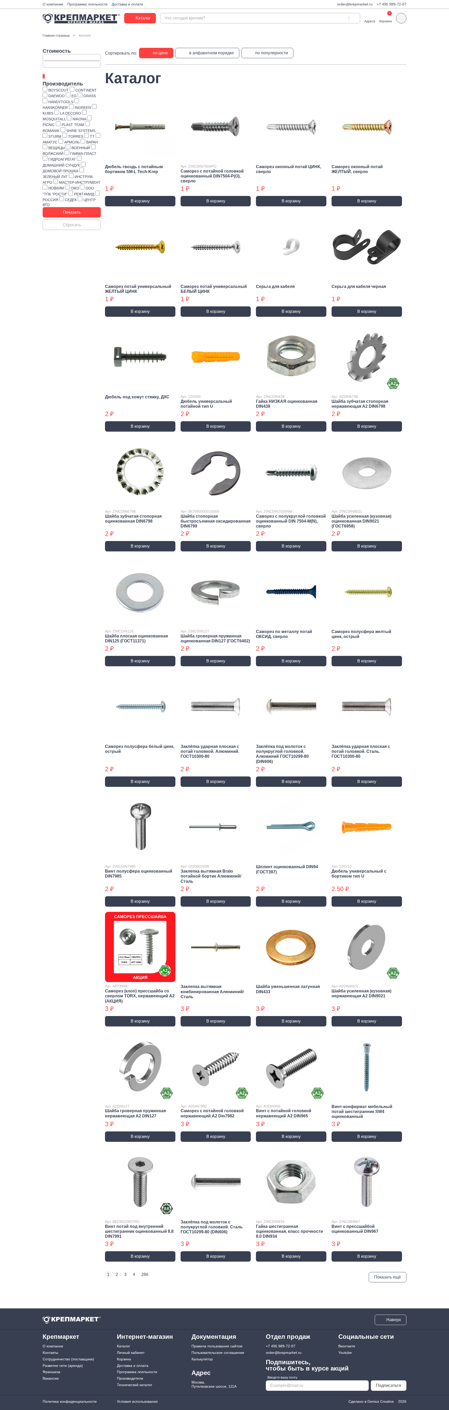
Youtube (345, 1352)
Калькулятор (202, 1359)
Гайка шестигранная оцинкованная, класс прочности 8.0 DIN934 (289, 1231)
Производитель (63, 84)
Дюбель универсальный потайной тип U (206, 403)
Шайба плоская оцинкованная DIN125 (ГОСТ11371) (136, 638)
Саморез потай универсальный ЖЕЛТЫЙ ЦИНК (138, 289)
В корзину (140, 201)
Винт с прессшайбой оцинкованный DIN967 (355, 1229)
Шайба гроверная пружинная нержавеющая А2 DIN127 (135, 1113)
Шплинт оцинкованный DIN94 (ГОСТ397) (287, 869)
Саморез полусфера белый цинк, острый (139, 749)
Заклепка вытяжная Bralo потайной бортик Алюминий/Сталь (211, 876)
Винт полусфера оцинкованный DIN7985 (138, 873)
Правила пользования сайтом (217, 1346)
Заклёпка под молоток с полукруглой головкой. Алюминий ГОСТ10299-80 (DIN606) (282, 754)
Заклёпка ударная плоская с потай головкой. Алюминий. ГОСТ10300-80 (210, 751)
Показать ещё (387, 1277)
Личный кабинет (130, 1352)
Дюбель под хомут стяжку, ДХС (137, 397)
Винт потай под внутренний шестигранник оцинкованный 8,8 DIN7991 (139, 1231)
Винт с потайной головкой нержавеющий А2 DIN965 (283, 1113)
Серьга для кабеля (275, 286)
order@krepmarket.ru (355, 4)
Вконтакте (346, 1346)
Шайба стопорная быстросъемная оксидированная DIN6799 (215, 521)
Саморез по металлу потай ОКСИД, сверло (284, 634)
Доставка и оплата (127, 4)
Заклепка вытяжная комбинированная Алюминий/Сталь (212, 991)
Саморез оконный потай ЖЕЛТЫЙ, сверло (357, 169)
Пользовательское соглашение (218, 1352)
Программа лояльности (87, 4)
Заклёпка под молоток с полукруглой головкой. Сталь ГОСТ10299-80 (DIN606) (212, 1227)
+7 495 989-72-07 (391, 4)
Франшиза (51, 1372)
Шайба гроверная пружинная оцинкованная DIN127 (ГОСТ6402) (215, 638)
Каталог (123, 1346)
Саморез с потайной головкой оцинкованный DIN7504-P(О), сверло (212, 176)
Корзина (124, 1359)
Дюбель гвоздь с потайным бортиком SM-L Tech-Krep (134, 169)
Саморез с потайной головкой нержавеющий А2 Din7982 (212, 1113)
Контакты (50, 1352)
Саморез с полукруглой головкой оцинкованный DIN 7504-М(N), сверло (291, 521)
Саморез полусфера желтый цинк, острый (361, 634)
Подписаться (388, 1385)
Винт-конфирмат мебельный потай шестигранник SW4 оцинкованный (362, 1111)
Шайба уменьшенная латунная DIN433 (288, 989)
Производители (130, 1378)
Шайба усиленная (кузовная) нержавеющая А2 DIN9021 (361, 993)
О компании (53, 4)
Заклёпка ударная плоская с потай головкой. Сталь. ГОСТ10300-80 (361, 751)
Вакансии (51, 1378)
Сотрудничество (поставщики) (68, 1359)
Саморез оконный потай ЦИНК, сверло (288, 169)
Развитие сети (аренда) (63, 1365)
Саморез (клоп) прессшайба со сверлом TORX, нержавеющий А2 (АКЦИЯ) (140, 996)
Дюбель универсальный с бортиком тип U (359, 873)
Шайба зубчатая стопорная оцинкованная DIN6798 (133, 518)
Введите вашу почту (282, 1377)
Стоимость (57, 51)
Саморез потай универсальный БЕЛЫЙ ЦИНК (214, 289)
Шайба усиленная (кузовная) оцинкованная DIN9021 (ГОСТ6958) (361, 521)
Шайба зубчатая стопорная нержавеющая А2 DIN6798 (360, 403)
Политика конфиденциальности (70, 1401)
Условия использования (137, 1401)
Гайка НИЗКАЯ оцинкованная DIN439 (286, 403)
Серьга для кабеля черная (359, 286)
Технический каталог (134, 1385)
